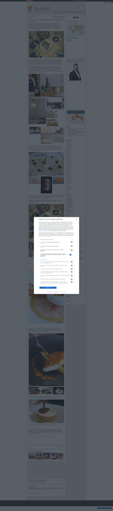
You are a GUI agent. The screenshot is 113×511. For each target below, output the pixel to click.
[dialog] (56, 255)
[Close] (77, 219)
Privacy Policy (63, 291)
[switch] (71, 242)
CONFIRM (48, 287)
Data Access (56, 291)
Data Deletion (49, 291)
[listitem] (56, 239)
